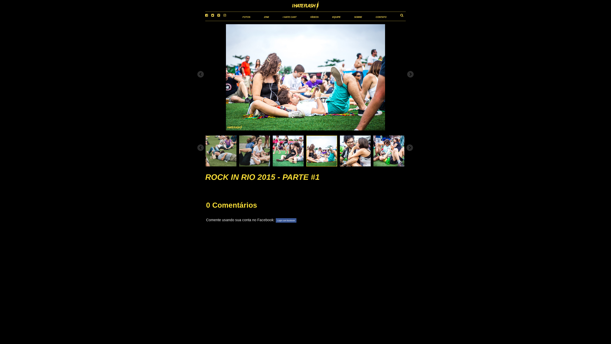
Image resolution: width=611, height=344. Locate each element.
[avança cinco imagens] (200, 151)
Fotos (224, 20)
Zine (246, 20)
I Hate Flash (305, 6)
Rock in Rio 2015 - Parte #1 (262, 181)
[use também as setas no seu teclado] (200, 78)
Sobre (351, 20)
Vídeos (302, 20)
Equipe (327, 20)
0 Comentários (231, 209)
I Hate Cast (272, 20)
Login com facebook (286, 225)
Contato (378, 20)
